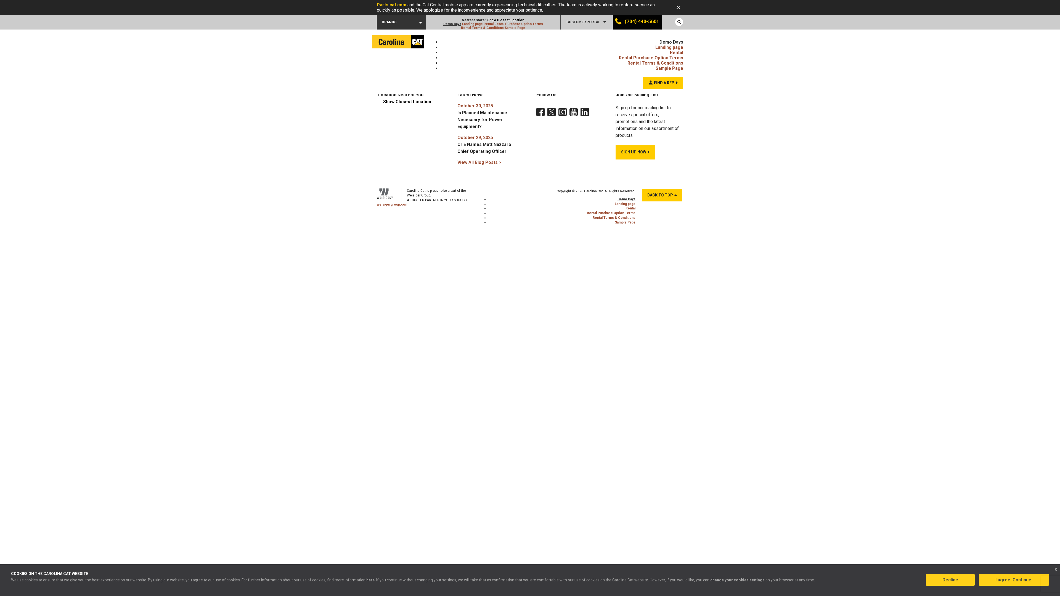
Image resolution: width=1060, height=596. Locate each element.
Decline (950, 579)
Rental (489, 24)
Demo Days (452, 24)
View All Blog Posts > (479, 162)
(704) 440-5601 (641, 21)
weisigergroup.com (392, 204)
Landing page (472, 24)
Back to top (660, 195)
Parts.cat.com (391, 4)
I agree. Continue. (1013, 579)
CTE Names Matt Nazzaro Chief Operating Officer (484, 144)
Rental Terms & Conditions (482, 28)
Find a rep (664, 83)
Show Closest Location (505, 20)
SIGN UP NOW (633, 152)
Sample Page (515, 28)
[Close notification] (678, 7)
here (370, 580)
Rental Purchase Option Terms (518, 24)
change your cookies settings (737, 580)
